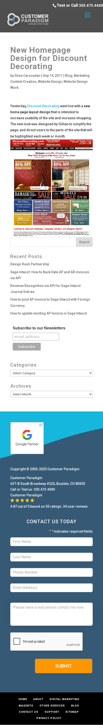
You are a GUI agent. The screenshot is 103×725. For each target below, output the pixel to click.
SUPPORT (52, 711)
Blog (68, 75)
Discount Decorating (43, 106)
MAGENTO (26, 705)
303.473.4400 (91, 5)
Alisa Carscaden (27, 75)
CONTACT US (28, 711)
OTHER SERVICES (52, 705)
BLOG (75, 705)
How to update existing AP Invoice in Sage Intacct (48, 313)
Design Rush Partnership (29, 264)
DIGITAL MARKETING (64, 699)
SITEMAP (72, 711)
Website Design (50, 81)
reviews (81, 506)
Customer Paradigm (63, 469)
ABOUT (38, 699)
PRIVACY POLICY (48, 718)
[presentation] (46, 641)
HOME (22, 699)
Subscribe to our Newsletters (39, 328)
